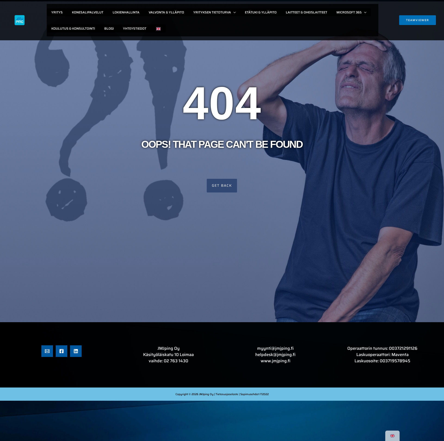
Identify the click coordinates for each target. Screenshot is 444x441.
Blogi (109, 28)
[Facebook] (61, 351)
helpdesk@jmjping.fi (275, 354)
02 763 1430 (176, 361)
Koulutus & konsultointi (73, 28)
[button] (417, 20)
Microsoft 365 (349, 12)
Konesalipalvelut (87, 12)
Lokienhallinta (126, 12)
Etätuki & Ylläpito (261, 12)
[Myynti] (47, 351)
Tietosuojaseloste (227, 394)
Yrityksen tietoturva (212, 12)
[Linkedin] (76, 351)
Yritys (57, 12)
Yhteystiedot (134, 28)
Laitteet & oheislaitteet (306, 12)
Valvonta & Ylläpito (166, 12)
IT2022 (264, 394)
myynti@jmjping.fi (275, 348)
